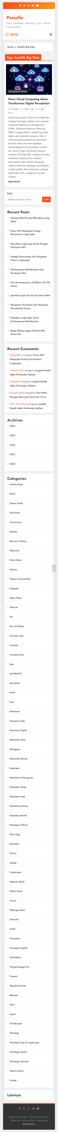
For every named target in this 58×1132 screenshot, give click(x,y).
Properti (14, 976)
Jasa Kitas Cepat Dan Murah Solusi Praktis (30, 295)
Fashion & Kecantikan (20, 579)
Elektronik (14, 550)
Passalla (14, 17)
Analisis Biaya (16, 484)
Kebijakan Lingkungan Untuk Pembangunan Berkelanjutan (25, 319)
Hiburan (14, 607)
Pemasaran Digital (18, 948)
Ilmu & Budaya (17, 626)
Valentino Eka (17, 370)
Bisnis (12, 493)
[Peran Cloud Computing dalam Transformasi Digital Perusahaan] (29, 79)
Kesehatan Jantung (19, 806)
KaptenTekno (16, 355)
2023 (12, 454)
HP (11, 617)
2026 (12, 426)
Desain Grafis (16, 503)
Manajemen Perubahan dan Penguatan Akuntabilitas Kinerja (29, 306)
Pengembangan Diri (20, 967)
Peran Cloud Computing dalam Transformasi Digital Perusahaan (28, 101)
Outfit (12, 929)
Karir (12, 702)
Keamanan (15, 711)
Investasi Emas (17, 654)
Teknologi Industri (18, 1052)
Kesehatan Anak (17, 796)
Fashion (13, 569)
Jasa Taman (15, 683)
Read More (13, 181)
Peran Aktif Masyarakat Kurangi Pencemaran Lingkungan (26, 232)
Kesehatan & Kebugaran (21, 777)
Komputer (14, 844)
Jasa (11, 664)
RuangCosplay (17, 392)
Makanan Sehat (17, 881)
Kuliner (13, 853)
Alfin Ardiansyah (18, 404)
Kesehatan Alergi (18, 787)
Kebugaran (15, 749)
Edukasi (13, 531)
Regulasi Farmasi (18, 985)
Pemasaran (15, 938)
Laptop (13, 862)
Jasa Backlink (16, 673)
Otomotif (14, 919)
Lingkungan (15, 872)
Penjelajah (15, 381)
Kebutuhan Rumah (19, 758)
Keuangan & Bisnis (18, 91)
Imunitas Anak (17, 635)
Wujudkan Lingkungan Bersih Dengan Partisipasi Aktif (29, 245)
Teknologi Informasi (19, 1061)
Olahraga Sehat (17, 910)
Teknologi (14, 1033)
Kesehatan (15, 768)
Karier (12, 692)
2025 (12, 435)
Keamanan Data (17, 721)
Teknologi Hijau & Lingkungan (24, 1042)
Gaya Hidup (16, 598)
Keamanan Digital (18, 730)
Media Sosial (16, 891)
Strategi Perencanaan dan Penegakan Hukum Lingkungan (29, 258)
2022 (12, 464)
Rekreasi (14, 995)
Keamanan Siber (18, 739)
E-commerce (16, 522)
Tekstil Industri (17, 1071)
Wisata (13, 1080)
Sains (12, 1004)
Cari (10, 193)
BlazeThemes (29, 1124)
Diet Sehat (15, 512)
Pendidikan (15, 957)
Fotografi (14, 588)
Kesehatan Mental (18, 815)
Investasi (14, 645)
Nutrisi (13, 900)
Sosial (12, 1014)
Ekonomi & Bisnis (18, 541)
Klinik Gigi (15, 834)
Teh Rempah (16, 1023)
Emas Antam (16, 560)
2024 (12, 445)
